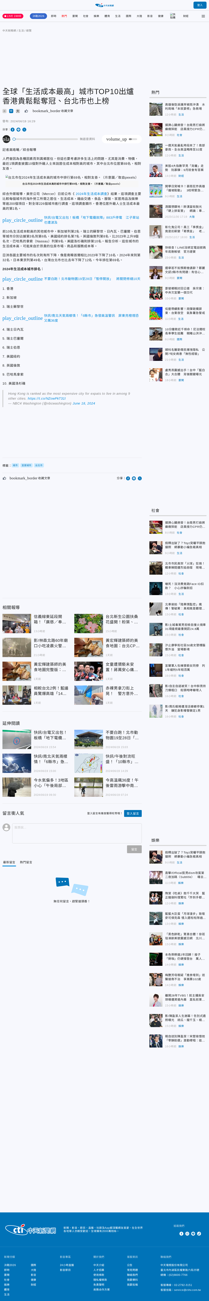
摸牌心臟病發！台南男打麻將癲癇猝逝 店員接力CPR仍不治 (155, 129)
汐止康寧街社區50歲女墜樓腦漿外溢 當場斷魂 (155, 649)
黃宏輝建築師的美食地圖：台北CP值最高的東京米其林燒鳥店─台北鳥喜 (88, 647)
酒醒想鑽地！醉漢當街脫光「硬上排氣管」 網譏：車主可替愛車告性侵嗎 (155, 211)
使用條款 (98, 1275)
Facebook (181, 1234)
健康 (161, 16)
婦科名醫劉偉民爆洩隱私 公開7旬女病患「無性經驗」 (155, 354)
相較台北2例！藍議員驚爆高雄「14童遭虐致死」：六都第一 (16, 695)
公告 (130, 1265)
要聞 (75, 16)
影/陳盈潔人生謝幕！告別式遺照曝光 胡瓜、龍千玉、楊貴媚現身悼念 (155, 1020)
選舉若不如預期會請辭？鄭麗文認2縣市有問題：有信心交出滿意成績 (155, 272)
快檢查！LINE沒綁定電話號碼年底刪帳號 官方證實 (155, 252)
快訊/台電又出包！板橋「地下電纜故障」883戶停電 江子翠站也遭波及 (16, 739)
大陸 (139, 16)
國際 (128, 16)
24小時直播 (67, 1265)
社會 (86, 16)
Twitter (175, 1234)
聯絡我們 (132, 1275)
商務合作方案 (101, 1289)
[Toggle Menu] (203, 16)
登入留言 (133, 813)
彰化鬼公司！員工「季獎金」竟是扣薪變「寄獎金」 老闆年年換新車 (155, 231)
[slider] (45, 139)
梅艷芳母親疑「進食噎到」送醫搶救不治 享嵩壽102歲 (155, 979)
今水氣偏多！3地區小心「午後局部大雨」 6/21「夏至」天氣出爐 (16, 787)
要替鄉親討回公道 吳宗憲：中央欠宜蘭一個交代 (155, 293)
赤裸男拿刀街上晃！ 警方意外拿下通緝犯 (88, 695)
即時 (53, 16)
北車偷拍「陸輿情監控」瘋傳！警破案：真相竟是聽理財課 (155, 609)
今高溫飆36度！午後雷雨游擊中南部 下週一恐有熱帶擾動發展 (88, 787)
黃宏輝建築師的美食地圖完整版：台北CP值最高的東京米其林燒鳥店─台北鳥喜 (16, 671)
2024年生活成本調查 (91, 194)
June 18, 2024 (84, 403)
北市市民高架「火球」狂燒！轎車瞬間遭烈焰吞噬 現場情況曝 (155, 568)
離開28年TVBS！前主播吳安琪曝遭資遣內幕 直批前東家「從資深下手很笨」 (155, 1000)
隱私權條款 (100, 1279)
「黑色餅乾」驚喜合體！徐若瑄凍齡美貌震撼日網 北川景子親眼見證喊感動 (155, 938)
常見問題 (132, 1270)
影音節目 (65, 1270)
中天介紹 (98, 1265)
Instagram (187, 1234)
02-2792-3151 (183, 1285)
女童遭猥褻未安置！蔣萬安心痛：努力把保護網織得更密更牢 (88, 671)
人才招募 (98, 1270)
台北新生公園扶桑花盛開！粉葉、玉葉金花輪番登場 (88, 623)
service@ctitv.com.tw (187, 1290)
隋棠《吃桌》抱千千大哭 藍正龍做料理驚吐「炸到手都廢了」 (155, 897)
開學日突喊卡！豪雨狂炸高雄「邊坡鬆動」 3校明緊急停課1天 (155, 190)
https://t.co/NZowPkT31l (46, 398)
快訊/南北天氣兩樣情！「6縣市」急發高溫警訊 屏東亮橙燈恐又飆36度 (16, 763)
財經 (186, 16)
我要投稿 (132, 1284)
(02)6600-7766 (178, 1275)
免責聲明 (98, 1284)
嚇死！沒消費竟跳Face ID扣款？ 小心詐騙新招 (155, 588)
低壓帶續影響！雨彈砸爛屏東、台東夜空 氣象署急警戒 (155, 313)
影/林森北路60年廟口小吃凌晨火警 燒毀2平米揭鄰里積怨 (16, 647)
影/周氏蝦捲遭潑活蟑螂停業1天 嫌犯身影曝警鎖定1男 (155, 711)
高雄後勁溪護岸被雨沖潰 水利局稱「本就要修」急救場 (155, 109)
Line (193, 1234)
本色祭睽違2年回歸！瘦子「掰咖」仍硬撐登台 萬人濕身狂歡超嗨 (155, 959)
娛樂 (96, 16)
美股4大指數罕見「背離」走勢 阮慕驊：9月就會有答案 (155, 170)
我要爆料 (132, 1279)
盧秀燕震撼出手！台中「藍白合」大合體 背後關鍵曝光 (155, 374)
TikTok (199, 1234)
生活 (118, 16)
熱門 (64, 16)
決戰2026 (38, 16)
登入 (200, 5)
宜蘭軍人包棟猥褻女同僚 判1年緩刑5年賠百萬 (155, 670)
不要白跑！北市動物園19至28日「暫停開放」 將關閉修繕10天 (88, 739)
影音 (150, 16)
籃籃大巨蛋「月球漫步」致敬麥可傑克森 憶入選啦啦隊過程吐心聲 (155, 918)
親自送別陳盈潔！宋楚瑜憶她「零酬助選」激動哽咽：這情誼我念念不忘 (155, 1041)
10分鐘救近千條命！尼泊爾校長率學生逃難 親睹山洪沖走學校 (155, 333)
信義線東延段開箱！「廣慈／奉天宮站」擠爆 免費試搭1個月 (16, 623)
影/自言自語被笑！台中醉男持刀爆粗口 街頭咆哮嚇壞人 (155, 690)
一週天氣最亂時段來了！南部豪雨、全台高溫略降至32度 (155, 150)
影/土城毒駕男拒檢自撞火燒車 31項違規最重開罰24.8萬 (155, 629)
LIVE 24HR (14, 16)
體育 (107, 16)
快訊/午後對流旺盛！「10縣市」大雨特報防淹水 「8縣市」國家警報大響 (88, 763)
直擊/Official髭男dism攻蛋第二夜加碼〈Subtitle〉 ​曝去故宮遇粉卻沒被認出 (155, 877)
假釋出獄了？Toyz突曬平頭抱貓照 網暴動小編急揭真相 (155, 547)
